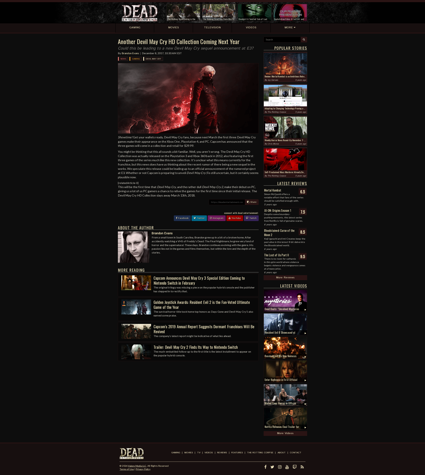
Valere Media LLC (137, 465)
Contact (295, 452)
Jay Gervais (273, 80)
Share (253, 202)
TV (198, 452)
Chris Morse (273, 143)
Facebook (183, 218)
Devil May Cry (153, 58)
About (282, 452)
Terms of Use (127, 469)
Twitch (252, 218)
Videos (209, 452)
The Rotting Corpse (277, 112)
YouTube (236, 218)
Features (237, 452)
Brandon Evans (130, 53)
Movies (188, 452)
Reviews (222, 452)
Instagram (217, 218)
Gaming (136, 58)
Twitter (200, 218)
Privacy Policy (143, 469)
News (123, 58)
